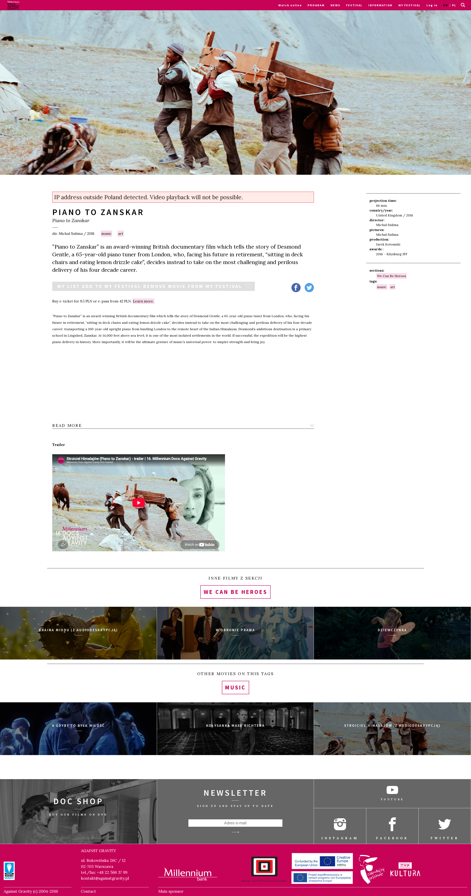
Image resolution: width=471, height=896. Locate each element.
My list (149, 286)
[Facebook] (296, 287)
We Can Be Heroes (391, 276)
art (120, 233)
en (445, 5)
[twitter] (309, 287)
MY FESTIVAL (410, 5)
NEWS (335, 5)
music (106, 233)
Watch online (290, 5)
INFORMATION (380, 5)
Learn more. (143, 301)
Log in (432, 5)
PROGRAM (316, 5)
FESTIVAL (354, 5)
